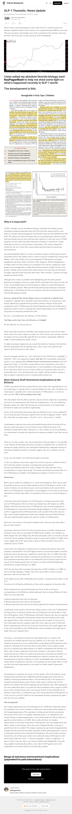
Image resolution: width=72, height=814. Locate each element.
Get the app (44, 806)
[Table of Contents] (2, 407)
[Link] (1, 79)
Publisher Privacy (39, 800)
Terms (36, 801)
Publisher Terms (50, 800)
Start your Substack (31, 806)
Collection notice (44, 801)
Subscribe (57, 3)
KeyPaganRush (21, 17)
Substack (27, 810)
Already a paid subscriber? (36, 779)
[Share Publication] (50, 3)
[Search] (46, 3)
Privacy (31, 801)
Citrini (12, 17)
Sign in (66, 3)
